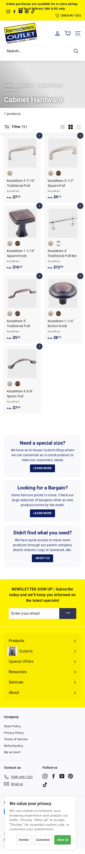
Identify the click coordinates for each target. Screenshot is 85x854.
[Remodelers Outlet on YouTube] (62, 776)
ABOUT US (42, 558)
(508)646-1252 (70, 15)
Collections (24, 85)
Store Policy (12, 726)
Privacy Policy (14, 733)
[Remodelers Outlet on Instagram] (44, 776)
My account (12, 752)
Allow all (62, 840)
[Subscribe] (67, 613)
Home (8, 85)
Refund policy (13, 746)
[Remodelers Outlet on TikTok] (44, 784)
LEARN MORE (42, 468)
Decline (24, 840)
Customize (43, 840)
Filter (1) (19, 127)
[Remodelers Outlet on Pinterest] (70, 776)
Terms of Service (16, 739)
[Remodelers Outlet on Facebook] (53, 776)
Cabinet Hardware (50, 85)
